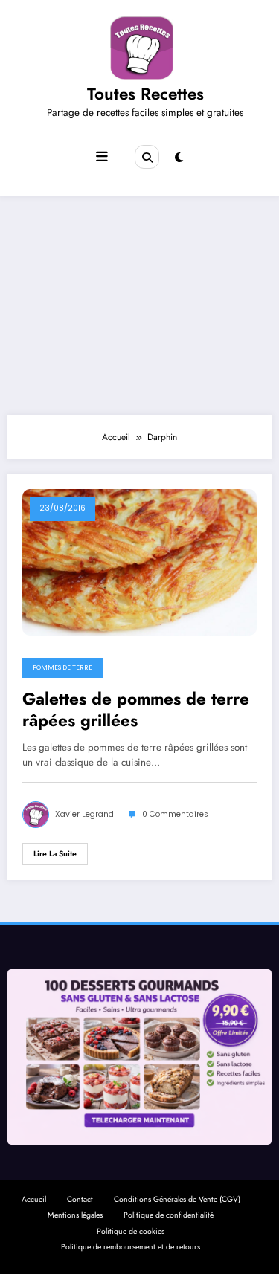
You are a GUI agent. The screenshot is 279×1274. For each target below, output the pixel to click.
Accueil (34, 1199)
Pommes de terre (62, 667)
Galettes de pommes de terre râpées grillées (135, 710)
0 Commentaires (175, 814)
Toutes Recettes (145, 94)
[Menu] (102, 156)
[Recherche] (146, 157)
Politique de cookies (130, 1231)
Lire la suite (55, 853)
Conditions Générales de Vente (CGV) (177, 1199)
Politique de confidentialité (169, 1214)
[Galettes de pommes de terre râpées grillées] (139, 561)
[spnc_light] (179, 157)
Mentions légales (75, 1214)
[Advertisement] (139, 302)
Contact (80, 1199)
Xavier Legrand (84, 814)
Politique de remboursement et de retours (130, 1246)
